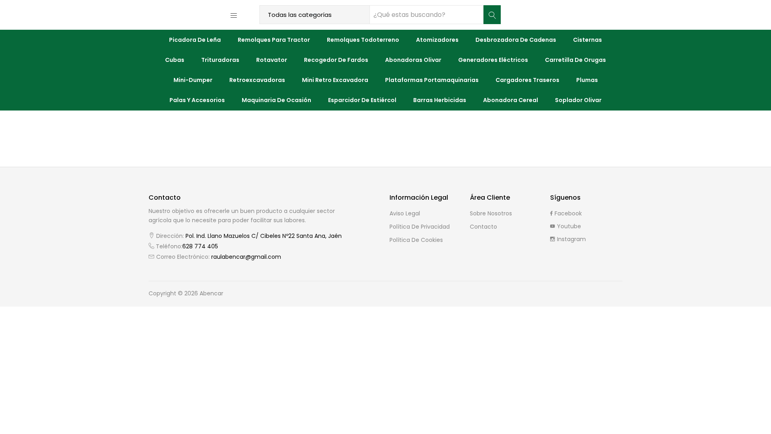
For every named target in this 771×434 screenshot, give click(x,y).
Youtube (569, 226)
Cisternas (587, 40)
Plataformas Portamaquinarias (432, 80)
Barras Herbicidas (439, 100)
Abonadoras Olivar (413, 60)
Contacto (483, 227)
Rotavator (271, 60)
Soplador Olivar (578, 100)
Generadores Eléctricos (493, 60)
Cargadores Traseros (527, 80)
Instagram (571, 239)
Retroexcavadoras (257, 80)
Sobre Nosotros (491, 213)
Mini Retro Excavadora (335, 80)
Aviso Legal (405, 213)
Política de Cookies (416, 240)
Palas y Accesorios (197, 100)
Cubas (174, 60)
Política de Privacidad (420, 227)
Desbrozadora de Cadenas (515, 40)
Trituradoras (220, 60)
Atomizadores (437, 40)
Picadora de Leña (195, 40)
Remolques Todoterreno (363, 40)
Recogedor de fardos (336, 60)
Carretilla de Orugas (575, 60)
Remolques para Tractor (274, 40)
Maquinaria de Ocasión (276, 100)
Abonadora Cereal (510, 100)
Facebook (568, 213)
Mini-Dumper (192, 80)
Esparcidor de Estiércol (362, 100)
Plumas (587, 80)
